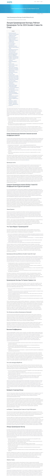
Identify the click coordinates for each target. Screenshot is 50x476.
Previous (38, 13)
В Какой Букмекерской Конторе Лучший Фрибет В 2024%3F (13, 93)
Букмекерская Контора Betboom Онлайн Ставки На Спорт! (14, 47)
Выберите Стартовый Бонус (13, 56)
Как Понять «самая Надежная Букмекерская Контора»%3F (13, 81)
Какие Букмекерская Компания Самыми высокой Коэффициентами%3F (13, 34)
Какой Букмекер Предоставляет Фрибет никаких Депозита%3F (13, 85)
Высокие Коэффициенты (13, 54)
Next (42, 13)
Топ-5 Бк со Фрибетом (12, 55)
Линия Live (11, 105)
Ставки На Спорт (12, 74)
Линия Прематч (11, 42)
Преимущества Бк (12, 36)
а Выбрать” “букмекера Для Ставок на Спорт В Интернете (13, 59)
